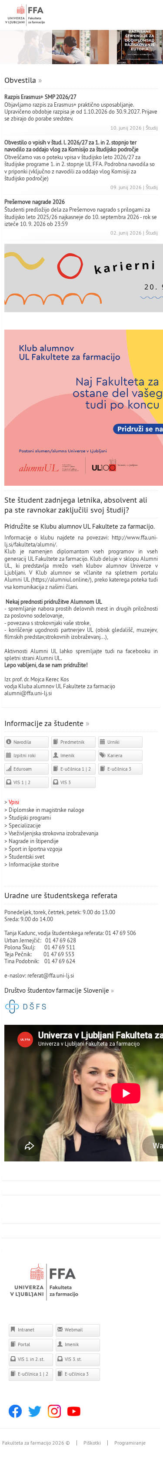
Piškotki (92, 1442)
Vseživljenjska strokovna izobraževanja (53, 833)
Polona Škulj (19, 947)
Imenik (66, 755)
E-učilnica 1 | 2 (75, 769)
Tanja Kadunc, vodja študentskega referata (53, 932)
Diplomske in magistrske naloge (46, 809)
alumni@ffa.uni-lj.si (28, 693)
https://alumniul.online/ (61, 579)
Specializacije (25, 825)
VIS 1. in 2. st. (30, 1359)
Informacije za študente (43, 723)
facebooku (138, 650)
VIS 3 (65, 782)
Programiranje (130, 1442)
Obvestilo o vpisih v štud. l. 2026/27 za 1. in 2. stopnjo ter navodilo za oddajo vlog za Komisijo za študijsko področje (71, 146)
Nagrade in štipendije (34, 840)
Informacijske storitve (34, 864)
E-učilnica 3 (118, 769)
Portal (23, 1344)
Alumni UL (48, 657)
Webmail (73, 1330)
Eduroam (22, 769)
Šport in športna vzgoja (35, 848)
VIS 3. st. (72, 1359)
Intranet (25, 1330)
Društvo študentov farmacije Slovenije (56, 990)
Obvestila (20, 80)
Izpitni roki (24, 755)
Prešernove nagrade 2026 (34, 201)
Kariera (114, 755)
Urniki (113, 742)
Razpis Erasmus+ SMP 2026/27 (40, 96)
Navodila (21, 742)
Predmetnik (71, 742)
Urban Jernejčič (22, 940)
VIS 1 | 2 (21, 782)
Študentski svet (26, 856)
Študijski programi (30, 817)
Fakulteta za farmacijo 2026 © (36, 1442)
